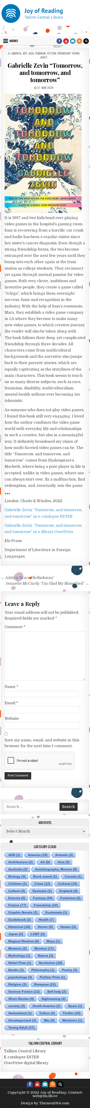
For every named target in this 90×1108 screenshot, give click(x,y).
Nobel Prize (19, 963)
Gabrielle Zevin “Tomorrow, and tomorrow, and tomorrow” (45, 72)
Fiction (51, 53)
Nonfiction (50, 963)
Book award (45, 876)
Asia (31, 53)
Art (25, 53)
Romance (45, 984)
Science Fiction (24, 991)
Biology (17, 876)
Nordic (16, 970)
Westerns (72, 1020)
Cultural (67, 883)
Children (17, 883)
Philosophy (42, 970)
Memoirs (17, 948)
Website (12, 719)
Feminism (40, 53)
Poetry (69, 970)
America (16, 53)
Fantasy (43, 898)
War (49, 1020)
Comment (15, 627)
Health (46, 919)
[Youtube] (66, 41)
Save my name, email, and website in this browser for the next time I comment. (42, 743)
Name (11, 687)
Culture (16, 891)
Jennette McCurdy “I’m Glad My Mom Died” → (47, 583)
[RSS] (79, 41)
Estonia (16, 898)
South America (46, 1006)
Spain (75, 1006)
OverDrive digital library (26, 1063)
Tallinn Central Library (25, 1051)
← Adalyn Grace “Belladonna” (28, 578)
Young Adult (21, 1027)
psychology (20, 977)
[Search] (86, 41)
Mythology (19, 955)
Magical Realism (23, 941)
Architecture (20, 862)
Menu (13, 41)
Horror (45, 927)
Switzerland (20, 1013)
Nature (45, 955)
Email (11, 703)
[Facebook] (59, 41)
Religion (17, 984)
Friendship (64, 53)
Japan (15, 934)
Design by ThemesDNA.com (45, 1103)
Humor (68, 927)
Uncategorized (22, 1020)
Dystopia (42, 891)
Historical (19, 927)
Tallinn (47, 1013)
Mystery (44, 948)
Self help (56, 991)
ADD (14, 855)
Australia (17, 869)
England (68, 891)
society (16, 1006)
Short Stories (21, 999)
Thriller (72, 1013)
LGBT (38, 934)
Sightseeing (54, 999)
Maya (53, 941)
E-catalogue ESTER (21, 1057)
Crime (42, 883)
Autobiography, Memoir (56, 869)
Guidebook (19, 919)
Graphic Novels (23, 912)
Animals (64, 855)
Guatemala (56, 912)
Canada (73, 876)
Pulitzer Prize (52, 977)
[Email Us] (72, 41)
